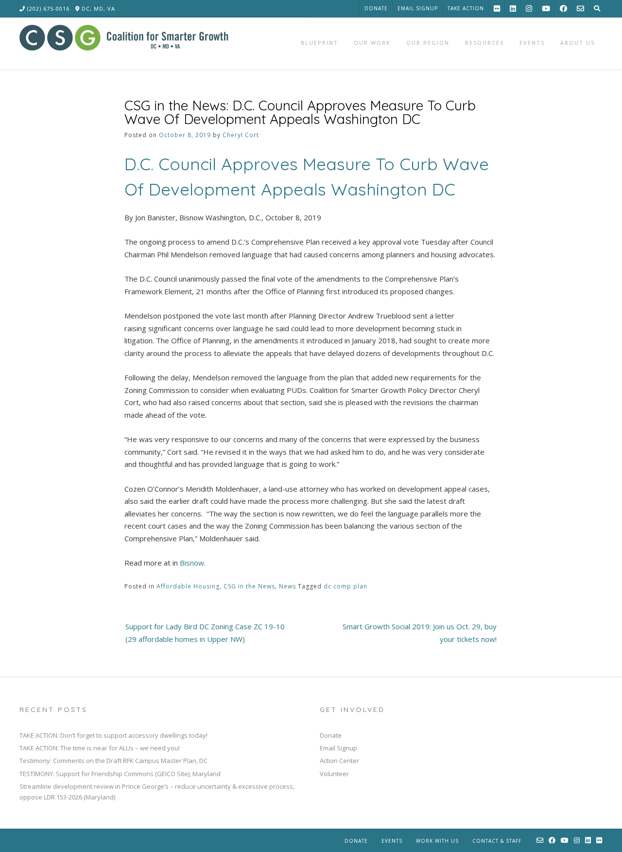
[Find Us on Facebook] (563, 8)
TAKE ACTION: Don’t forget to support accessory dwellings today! (113, 735)
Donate (376, 8)
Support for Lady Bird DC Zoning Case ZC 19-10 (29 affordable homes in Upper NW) (205, 632)
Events (391, 840)
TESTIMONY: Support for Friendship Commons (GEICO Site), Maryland (120, 773)
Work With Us (437, 840)
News (287, 586)
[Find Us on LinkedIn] (513, 8)
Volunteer (334, 773)
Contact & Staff (496, 840)
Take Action (466, 8)
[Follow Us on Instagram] (529, 8)
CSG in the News (249, 586)
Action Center (339, 760)
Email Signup (417, 8)
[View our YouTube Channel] (546, 8)
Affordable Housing (188, 586)
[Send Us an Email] (580, 8)
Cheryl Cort (241, 135)
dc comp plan (345, 586)
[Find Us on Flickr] (497, 8)
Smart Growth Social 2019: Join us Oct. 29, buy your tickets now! (420, 632)
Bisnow (192, 563)
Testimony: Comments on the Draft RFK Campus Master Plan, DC (113, 760)
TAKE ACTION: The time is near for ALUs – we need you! (99, 748)
